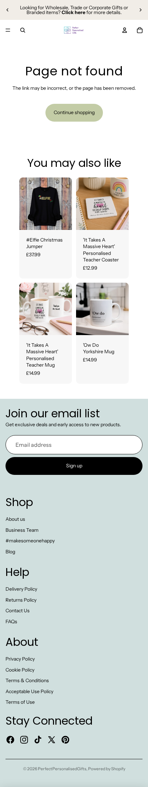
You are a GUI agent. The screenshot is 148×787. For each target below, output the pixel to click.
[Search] (22, 30)
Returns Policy (21, 600)
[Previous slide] (7, 9)
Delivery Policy (21, 589)
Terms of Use (20, 702)
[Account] (124, 30)
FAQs (11, 621)
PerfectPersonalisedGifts (62, 768)
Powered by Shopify (106, 768)
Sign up (74, 466)
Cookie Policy (20, 670)
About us (15, 519)
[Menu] (8, 30)
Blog (10, 552)
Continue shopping (74, 112)
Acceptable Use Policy (29, 691)
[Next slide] (140, 9)
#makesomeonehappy (30, 541)
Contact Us (18, 610)
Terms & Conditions (27, 680)
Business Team (22, 530)
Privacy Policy (20, 659)
